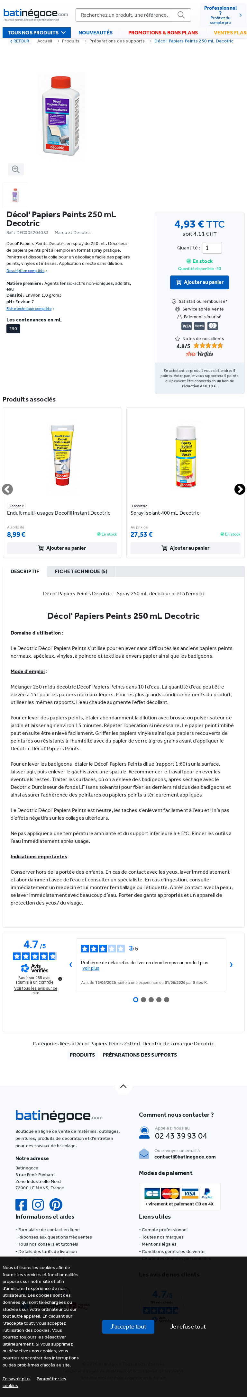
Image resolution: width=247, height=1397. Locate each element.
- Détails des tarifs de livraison (46, 1251)
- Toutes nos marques (161, 1237)
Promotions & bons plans (163, 33)
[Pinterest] (58, 1205)
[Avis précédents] (70, 965)
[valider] (181, 15)
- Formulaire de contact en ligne (47, 1229)
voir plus (91, 968)
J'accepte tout (128, 1326)
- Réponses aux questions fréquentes (53, 1237)
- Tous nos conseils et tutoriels (46, 1244)
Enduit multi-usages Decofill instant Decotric (58, 513)
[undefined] (60, 978)
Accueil (44, 41)
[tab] (25, 572)
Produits (71, 41)
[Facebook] (23, 1205)
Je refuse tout (188, 1326)
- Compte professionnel (163, 1229)
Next (236, 486)
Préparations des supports (117, 41)
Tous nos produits (33, 33)
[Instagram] (40, 1205)
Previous (3, 486)
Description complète (25, 270)
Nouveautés (95, 33)
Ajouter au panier (204, 282)
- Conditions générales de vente (172, 1251)
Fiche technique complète (28, 308)
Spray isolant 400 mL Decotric (165, 513)
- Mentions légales (158, 1244)
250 (13, 328)
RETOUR (21, 41)
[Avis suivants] (231, 965)
